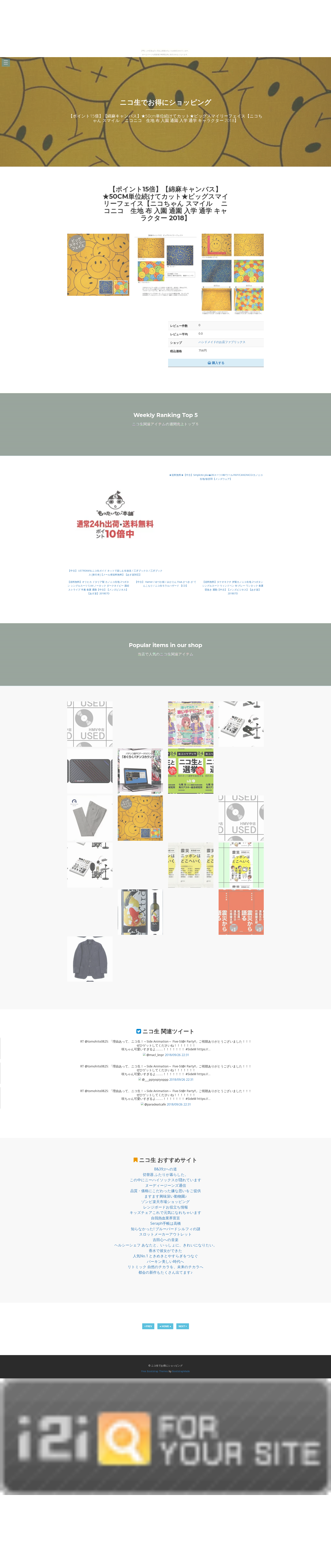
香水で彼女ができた (165, 1250)
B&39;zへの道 (165, 1169)
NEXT (182, 1326)
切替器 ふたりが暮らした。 (165, 1174)
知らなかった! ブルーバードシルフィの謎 (165, 1228)
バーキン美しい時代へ (165, 1261)
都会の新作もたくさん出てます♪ (165, 1272)
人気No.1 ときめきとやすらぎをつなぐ (165, 1255)
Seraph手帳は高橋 (165, 1223)
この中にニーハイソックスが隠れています (165, 1179)
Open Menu (6, 63)
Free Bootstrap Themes (154, 1371)
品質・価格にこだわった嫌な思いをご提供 (165, 1190)
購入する (217, 363)
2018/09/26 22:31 (177, 1055)
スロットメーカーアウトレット (165, 1234)
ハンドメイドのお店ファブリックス (222, 342)
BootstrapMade (181, 1371)
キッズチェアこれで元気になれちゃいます (165, 1212)
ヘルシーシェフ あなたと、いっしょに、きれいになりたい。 (165, 1245)
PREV (148, 1326)
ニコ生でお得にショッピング (165, 102)
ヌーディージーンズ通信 (165, 1185)
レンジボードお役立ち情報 (165, 1207)
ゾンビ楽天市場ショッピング (165, 1201)
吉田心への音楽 (165, 1239)
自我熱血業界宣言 (165, 1218)
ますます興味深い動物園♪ (165, 1196)
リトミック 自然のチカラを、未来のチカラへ (165, 1266)
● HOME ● (165, 1326)
